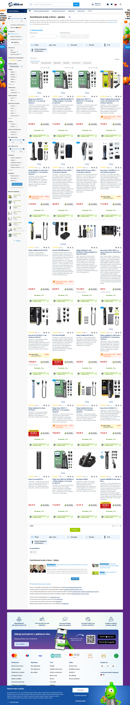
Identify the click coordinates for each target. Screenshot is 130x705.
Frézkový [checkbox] (13, 134)
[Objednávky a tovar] (108, 4)
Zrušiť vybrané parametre (17, 187)
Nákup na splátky (16, 678)
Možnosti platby (16, 669)
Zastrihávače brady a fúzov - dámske (41, 584)
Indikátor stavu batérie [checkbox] (16, 167)
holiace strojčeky (51, 564)
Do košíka (46, 124)
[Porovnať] (49, 96)
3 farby (87, 93)
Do (25, 18)
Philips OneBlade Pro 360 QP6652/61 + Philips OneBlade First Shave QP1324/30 (86, 252)
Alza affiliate (72, 675)
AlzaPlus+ (72, 672)
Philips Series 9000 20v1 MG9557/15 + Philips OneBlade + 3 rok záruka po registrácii (63, 101)
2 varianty (63, 244)
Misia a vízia (53, 675)
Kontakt (52, 666)
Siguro (12, 81)
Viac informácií (14, 702)
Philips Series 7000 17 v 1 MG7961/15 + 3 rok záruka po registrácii (60, 410)
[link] (17, 241)
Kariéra (52, 678)
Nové (11, 50)
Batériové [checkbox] (13, 180)
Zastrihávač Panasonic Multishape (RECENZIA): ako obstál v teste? (109, 565)
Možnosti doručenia (17, 666)
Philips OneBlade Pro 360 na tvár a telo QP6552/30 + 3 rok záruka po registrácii (110, 337)
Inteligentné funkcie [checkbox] (16, 162)
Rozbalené (13, 52)
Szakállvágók (65, 603)
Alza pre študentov (74, 678)
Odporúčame (34, 63)
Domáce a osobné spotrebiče (41, 11)
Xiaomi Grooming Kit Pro (35, 479)
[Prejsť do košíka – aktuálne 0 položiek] (120, 4)
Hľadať (76, 4)
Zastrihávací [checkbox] (14, 92)
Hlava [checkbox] (12, 98)
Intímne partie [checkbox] (14, 115)
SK (103, 674)
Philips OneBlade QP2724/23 (84, 335)
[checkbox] (17, 25)
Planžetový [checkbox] (13, 132)
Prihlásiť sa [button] (97, 5)
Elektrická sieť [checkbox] (14, 176)
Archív (34, 552)
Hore (31, 525)
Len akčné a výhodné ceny (17, 25)
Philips (12, 72)
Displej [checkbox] (12, 160)
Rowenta (13, 77)
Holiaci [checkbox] (12, 90)
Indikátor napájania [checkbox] (15, 157)
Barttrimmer (60, 599)
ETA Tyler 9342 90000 (58, 335)
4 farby (63, 93)
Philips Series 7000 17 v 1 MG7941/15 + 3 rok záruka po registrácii (84, 101)
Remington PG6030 (82, 479)
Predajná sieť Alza (16, 675)
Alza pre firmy (73, 666)
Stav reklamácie (35, 669)
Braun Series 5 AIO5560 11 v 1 (108, 408)
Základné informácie (56, 669)
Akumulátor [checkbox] (14, 178)
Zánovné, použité (14, 54)
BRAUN (13, 74)
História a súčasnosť (56, 672)
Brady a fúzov (81, 11)
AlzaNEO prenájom (74, 669)
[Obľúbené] (112, 4)
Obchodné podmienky (17, 682)
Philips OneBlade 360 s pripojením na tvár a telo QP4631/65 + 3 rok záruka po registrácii (110, 101)
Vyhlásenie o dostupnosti (18, 685)
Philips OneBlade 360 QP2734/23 (37, 250)
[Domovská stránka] (30, 11)
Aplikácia (52, 685)
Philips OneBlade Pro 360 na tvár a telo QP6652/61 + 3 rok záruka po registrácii (38, 172)
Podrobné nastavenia (80, 695)
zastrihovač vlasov (104, 564)
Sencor (12, 79)
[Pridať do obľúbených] (44, 96)
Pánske (90, 11)
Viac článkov (75, 578)
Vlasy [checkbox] (12, 108)
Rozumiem (80, 690)
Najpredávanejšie (46, 63)
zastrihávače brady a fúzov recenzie (80, 593)
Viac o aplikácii (20, 644)
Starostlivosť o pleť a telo (58, 11)
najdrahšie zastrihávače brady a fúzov (73, 589)
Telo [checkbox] (12, 100)
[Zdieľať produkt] (69, 16)
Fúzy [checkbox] (12, 110)
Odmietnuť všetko (80, 701)
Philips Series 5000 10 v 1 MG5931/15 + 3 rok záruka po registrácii (36, 101)
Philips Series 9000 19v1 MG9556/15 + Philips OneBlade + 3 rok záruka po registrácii (63, 481)
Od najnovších (87, 63)
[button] (111, 197)
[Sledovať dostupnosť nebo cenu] (46, 96)
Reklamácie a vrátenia (17, 672)
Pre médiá (53, 682)
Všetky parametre (17, 184)
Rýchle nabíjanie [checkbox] (15, 165)
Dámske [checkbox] (13, 124)
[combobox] (51, 4)
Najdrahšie (66, 63)
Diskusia (117, 59)
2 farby (39, 93)
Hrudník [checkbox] (13, 106)
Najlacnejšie (57, 63)
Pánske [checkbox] (12, 126)
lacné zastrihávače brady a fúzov (74, 587)
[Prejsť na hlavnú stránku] (15, 4)
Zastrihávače (71, 11)
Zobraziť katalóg (13, 11)
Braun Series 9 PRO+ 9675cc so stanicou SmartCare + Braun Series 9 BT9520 (110, 252)
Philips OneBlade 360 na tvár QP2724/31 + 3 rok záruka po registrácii (84, 410)
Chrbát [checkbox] (12, 113)
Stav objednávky (35, 666)
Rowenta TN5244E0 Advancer (61, 250)
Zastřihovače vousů (55, 597)
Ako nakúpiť (34, 672)
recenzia (102, 572)
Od (9, 18)
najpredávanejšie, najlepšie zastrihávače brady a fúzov (85, 591)
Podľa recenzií (76, 63)
